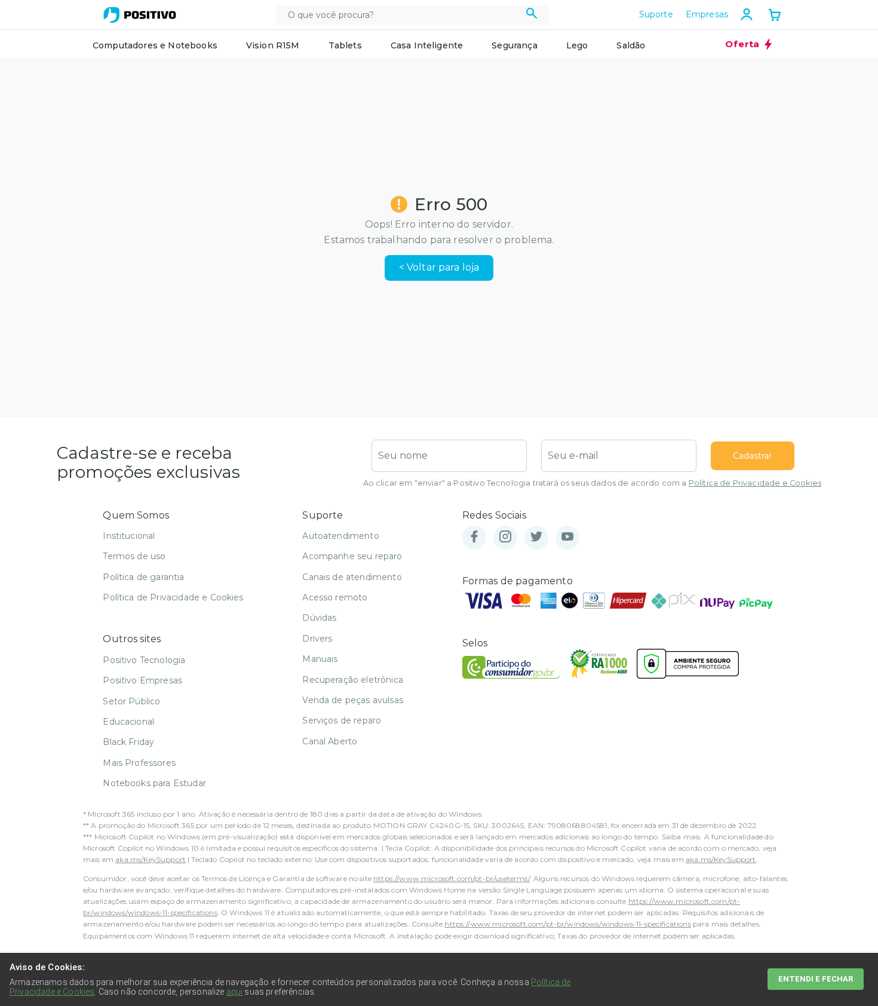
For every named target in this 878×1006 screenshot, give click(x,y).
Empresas (707, 14)
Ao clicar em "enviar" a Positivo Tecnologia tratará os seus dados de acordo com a (592, 483)
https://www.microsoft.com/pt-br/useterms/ (451, 878)
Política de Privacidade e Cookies (755, 483)
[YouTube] (567, 537)
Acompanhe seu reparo (352, 556)
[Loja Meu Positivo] (140, 15)
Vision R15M (273, 45)
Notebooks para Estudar (154, 783)
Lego (577, 45)
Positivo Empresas (142, 680)
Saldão (630, 45)
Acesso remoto (334, 597)
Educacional (128, 721)
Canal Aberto (329, 741)
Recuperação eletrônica (352, 679)
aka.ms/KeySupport (150, 859)
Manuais (319, 659)
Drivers (317, 638)
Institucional (129, 535)
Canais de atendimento (351, 577)
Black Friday (128, 742)
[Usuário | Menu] (747, 14)
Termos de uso (134, 556)
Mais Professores (139, 762)
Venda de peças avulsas (352, 700)
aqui (234, 991)
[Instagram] (505, 537)
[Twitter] (536, 537)
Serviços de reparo (341, 720)
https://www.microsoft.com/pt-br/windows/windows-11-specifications (567, 923)
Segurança (514, 45)
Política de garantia (143, 577)
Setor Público (131, 701)
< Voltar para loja (439, 267)
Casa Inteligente (427, 45)
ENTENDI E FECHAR (815, 978)
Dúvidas (319, 617)
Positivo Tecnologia (144, 660)
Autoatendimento (340, 535)
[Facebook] (474, 537)
